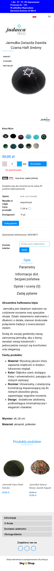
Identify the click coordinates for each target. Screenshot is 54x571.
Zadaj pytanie (10, 223)
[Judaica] (45, 119)
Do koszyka (36, 164)
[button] (27, 518)
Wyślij (24, 250)
